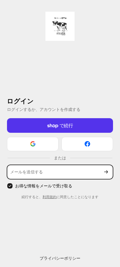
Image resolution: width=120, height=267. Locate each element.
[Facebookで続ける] (87, 144)
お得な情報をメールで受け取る (43, 185)
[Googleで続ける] (33, 144)
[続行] (106, 172)
